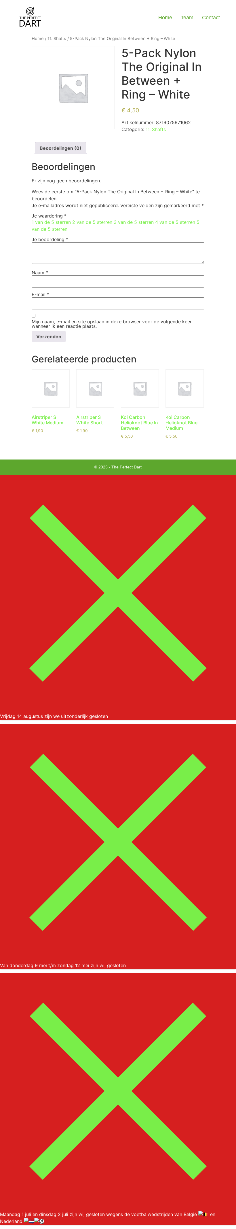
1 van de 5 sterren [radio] (51, 222)
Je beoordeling (50, 239)
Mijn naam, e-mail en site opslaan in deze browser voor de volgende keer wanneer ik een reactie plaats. (112, 323)
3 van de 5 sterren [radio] (134, 222)
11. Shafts (56, 38)
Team (187, 17)
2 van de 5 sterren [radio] (92, 222)
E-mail (40, 294)
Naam (40, 272)
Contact (211, 17)
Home (165, 17)
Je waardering (49, 215)
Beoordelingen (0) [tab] (60, 148)
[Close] (118, 709)
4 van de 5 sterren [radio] (175, 222)
